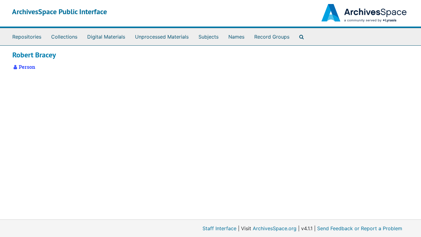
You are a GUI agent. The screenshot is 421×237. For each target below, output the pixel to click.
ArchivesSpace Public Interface (59, 11)
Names (236, 37)
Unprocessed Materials (162, 37)
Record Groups (271, 37)
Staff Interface (219, 228)
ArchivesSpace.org (274, 228)
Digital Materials (106, 37)
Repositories (26, 37)
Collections (64, 37)
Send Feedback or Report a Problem (359, 228)
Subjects (208, 37)
